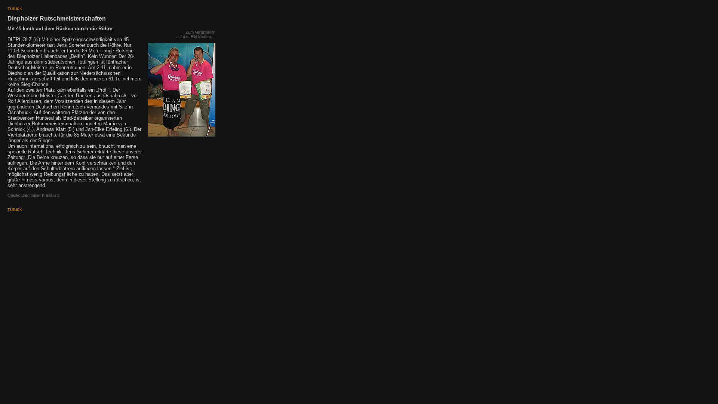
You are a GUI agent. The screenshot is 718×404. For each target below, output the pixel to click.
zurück (14, 8)
